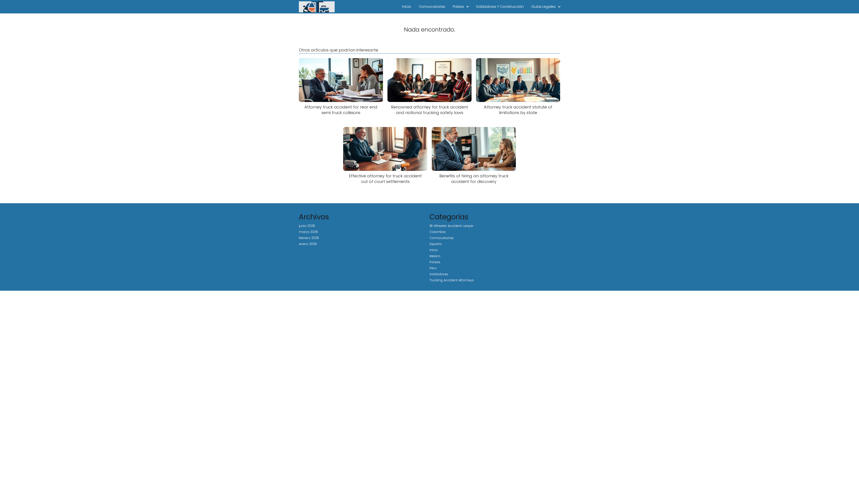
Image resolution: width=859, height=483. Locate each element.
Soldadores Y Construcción (500, 6)
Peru (433, 268)
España (436, 244)
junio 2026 (307, 226)
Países (458, 6)
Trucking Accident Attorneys (452, 280)
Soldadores (439, 274)
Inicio (406, 6)
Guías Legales (543, 6)
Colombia (438, 232)
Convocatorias (432, 6)
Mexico (435, 256)
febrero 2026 (309, 238)
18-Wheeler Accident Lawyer (452, 226)
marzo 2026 (308, 232)
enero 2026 (308, 244)
